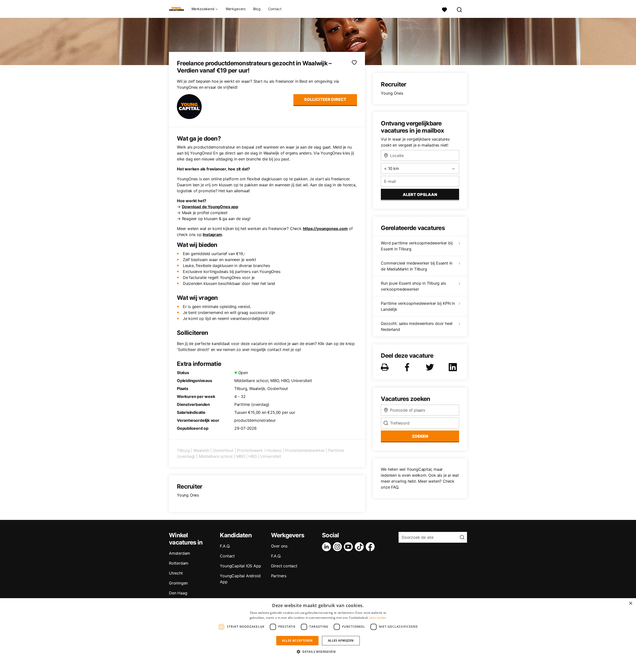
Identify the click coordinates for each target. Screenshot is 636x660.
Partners (278, 575)
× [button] (630, 603)
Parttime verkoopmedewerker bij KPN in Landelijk (418, 306)
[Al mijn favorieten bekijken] (444, 9)
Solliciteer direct (325, 99)
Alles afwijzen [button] (341, 640)
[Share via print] (386, 367)
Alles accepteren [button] (297, 640)
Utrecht (176, 573)
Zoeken (420, 436)
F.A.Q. (225, 546)
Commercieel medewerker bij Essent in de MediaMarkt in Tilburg (416, 266)
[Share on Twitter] (430, 367)
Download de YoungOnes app (210, 206)
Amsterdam (179, 553)
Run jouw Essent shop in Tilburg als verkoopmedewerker (413, 286)
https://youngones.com (325, 228)
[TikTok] (360, 546)
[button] (318, 651)
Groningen (178, 583)
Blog (257, 9)
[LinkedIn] (327, 546)
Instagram (212, 234)
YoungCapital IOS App (240, 565)
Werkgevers (236, 9)
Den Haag (178, 592)
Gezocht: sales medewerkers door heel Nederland (416, 326)
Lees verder (377, 618)
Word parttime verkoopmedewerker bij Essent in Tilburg (416, 245)
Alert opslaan (420, 194)
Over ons (279, 546)
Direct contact (284, 565)
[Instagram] (338, 546)
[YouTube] (349, 546)
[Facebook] (371, 546)
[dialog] (318, 629)
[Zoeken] (459, 9)
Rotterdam (178, 563)
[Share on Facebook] (407, 367)
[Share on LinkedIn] (453, 367)
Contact (274, 9)
